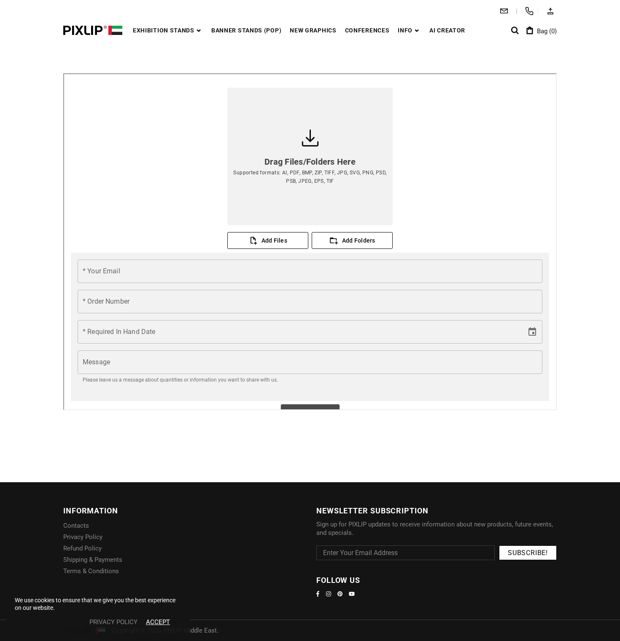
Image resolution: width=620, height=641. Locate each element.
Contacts (76, 525)
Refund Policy (82, 548)
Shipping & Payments (92, 560)
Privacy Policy (82, 537)
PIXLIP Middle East (92, 30)
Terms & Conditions (91, 571)
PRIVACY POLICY (113, 622)
